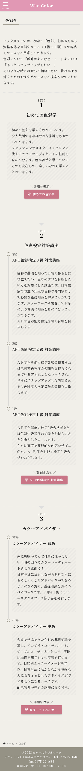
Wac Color (41, 5)
